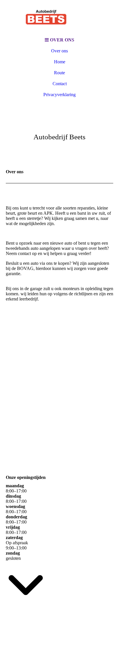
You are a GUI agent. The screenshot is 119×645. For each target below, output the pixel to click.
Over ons (59, 50)
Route (59, 72)
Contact (60, 83)
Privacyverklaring (59, 94)
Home (59, 61)
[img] (59, 17)
